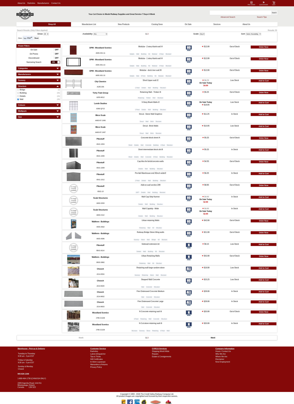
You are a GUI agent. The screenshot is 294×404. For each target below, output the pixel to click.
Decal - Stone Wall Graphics (150, 114)
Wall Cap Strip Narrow (150, 197)
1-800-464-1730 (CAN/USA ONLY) (32, 378)
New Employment (222, 362)
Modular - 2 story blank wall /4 (150, 47)
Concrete (148, 145)
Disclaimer (219, 359)
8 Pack (143, 76)
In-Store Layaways (97, 362)
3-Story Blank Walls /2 (151, 102)
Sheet (130, 145)
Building (143, 54)
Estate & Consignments (161, 357)
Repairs (155, 354)
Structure (168, 54)
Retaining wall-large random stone (151, 268)
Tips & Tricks (95, 357)
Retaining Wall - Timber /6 (150, 92)
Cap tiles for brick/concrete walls (150, 161)
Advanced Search (228, 17)
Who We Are (220, 354)
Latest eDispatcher (98, 354)
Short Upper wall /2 (150, 80)
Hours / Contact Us (223, 351)
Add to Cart (264, 81)
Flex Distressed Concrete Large (150, 301)
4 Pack (161, 54)
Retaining (141, 98)
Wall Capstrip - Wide (150, 209)
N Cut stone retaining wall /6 (150, 323)
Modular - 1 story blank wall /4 (150, 58)
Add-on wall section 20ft (150, 185)
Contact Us (55, 3)
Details (132, 54)
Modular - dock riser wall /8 (150, 70)
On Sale (188, 24)
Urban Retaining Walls (150, 256)
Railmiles (31, 3)
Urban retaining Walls (150, 220)
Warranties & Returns (99, 364)
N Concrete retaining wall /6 (150, 311)
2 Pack (137, 88)
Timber (148, 98)
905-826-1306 (23, 374)
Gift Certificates (96, 359)
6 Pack (136, 319)
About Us (21, 3)
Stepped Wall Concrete (150, 279)
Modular (154, 54)
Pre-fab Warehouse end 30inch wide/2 (150, 173)
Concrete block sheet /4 (150, 138)
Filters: (20, 38)
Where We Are (221, 357)
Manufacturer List (89, 24)
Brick (152, 121)
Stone (143, 239)
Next (213, 338)
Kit (149, 54)
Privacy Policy (96, 367)
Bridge (154, 239)
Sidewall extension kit (150, 244)
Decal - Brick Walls (150, 126)
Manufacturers (43, 3)
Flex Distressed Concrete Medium (150, 291)
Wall (29, 38)
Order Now (263, 47)
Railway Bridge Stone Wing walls (150, 232)
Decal (142, 121)
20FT (137, 192)
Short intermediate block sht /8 (150, 149)
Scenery (136, 239)
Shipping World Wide (160, 351)
